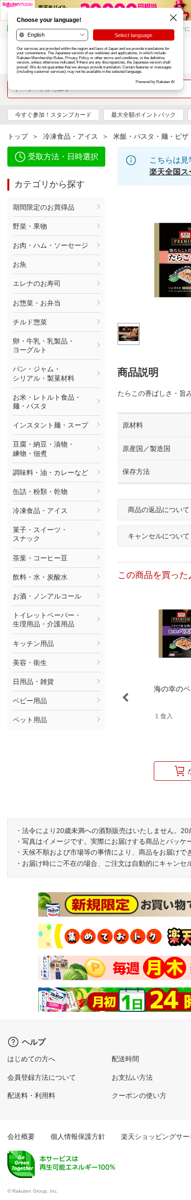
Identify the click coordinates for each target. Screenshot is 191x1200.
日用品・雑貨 (33, 682)
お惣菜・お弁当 (37, 303)
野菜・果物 (30, 226)
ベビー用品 (30, 701)
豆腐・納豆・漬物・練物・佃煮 (43, 448)
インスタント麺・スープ (50, 425)
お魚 (19, 264)
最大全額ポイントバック (143, 114)
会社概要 (21, 1136)
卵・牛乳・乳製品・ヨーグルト (43, 345)
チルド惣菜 (30, 322)
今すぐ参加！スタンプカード (53, 114)
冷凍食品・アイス (70, 136)
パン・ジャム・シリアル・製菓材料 (43, 373)
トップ (17, 136)
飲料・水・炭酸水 (40, 577)
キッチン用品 (33, 643)
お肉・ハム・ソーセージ (50, 245)
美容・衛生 (30, 662)
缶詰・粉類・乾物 (40, 491)
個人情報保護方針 (77, 1136)
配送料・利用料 (31, 1095)
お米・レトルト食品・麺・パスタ (47, 401)
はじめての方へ (31, 1059)
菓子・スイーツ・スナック (40, 534)
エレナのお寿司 (37, 283)
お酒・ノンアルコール (47, 596)
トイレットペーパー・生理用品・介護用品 (47, 619)
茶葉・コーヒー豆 (40, 558)
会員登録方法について (41, 1077)
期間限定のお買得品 (43, 207)
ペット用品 (30, 720)
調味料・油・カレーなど (50, 472)
